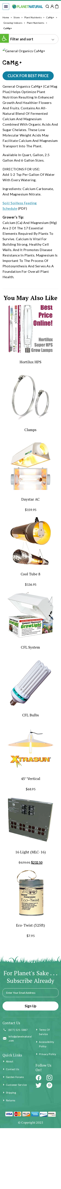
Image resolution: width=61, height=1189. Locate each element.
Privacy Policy (47, 1054)
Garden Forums (15, 1076)
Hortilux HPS (31, 361)
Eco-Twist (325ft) (30, 925)
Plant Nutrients (33, 17)
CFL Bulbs (30, 714)
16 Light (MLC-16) (30, 851)
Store (17, 17)
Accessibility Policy (46, 1044)
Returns (10, 1100)
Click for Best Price (28, 75)
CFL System (30, 647)
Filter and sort (21, 39)
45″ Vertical (30, 778)
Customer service (16, 1084)
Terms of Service (44, 1032)
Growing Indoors (12, 22)
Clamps (30, 429)
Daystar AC (30, 499)
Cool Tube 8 (30, 573)
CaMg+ (50, 17)
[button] (6, 6)
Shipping (11, 1092)
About (9, 1061)
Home (6, 17)
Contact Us (12, 1069)
